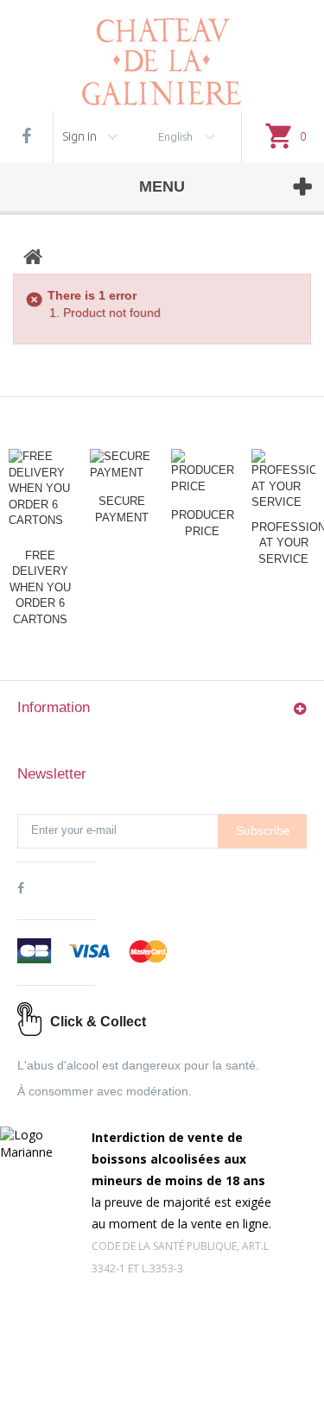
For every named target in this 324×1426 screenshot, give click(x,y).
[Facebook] (26, 136)
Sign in (79, 136)
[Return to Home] (33, 257)
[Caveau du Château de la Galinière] (162, 52)
